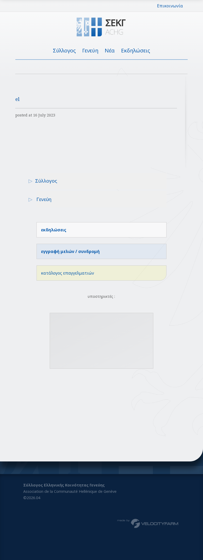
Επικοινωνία (170, 6)
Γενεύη (90, 50)
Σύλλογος (64, 50)
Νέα (110, 50)
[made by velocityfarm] (148, 523)
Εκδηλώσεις (135, 50)
